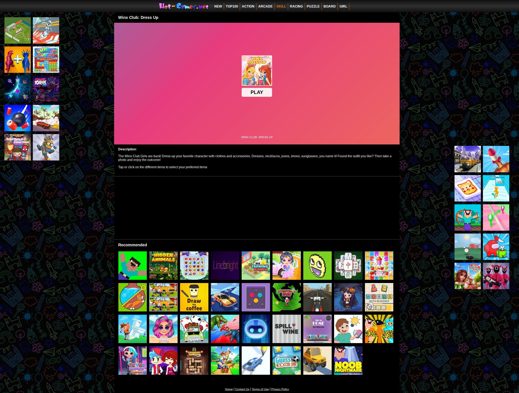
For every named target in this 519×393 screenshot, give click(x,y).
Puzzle (313, 6)
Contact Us (242, 389)
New (218, 6)
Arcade (265, 6)
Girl (343, 6)
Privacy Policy (280, 389)
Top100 (232, 6)
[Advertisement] (30, 229)
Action (248, 6)
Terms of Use (260, 389)
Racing (296, 6)
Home (229, 389)
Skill (281, 6)
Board (330, 6)
